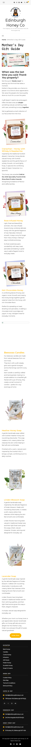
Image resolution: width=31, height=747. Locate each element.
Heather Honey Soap (11, 430)
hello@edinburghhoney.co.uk (14, 695)
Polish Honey (7, 662)
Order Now (15, 635)
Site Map (6, 680)
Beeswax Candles (14, 352)
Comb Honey (7, 654)
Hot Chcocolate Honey (12, 290)
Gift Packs (6, 660)
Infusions (6, 657)
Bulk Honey (6, 649)
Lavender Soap (9, 576)
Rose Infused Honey (13, 221)
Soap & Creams (8, 668)
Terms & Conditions (9, 683)
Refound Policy (7, 685)
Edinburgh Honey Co (19, 738)
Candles (5, 652)
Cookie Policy (7, 677)
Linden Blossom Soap (14, 500)
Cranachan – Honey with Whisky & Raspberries (13, 150)
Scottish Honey (8, 665)
